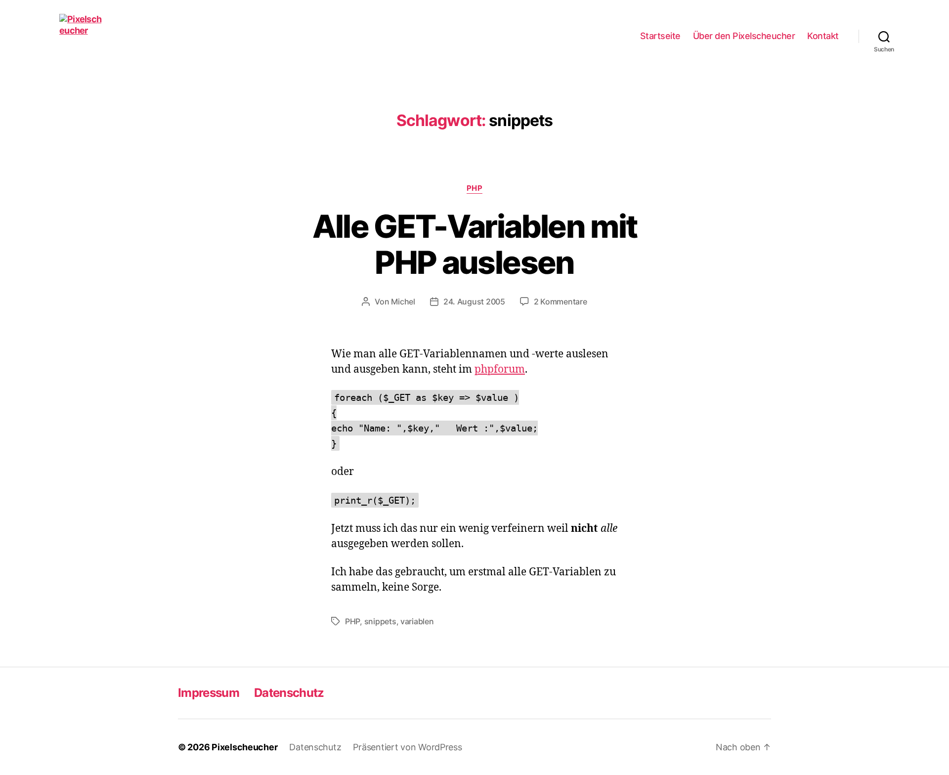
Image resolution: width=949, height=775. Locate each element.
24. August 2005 (474, 301)
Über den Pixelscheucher (744, 36)
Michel (403, 301)
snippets (380, 621)
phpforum (499, 369)
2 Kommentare (560, 301)
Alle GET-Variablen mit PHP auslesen (474, 244)
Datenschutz (289, 693)
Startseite (660, 36)
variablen (417, 621)
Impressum (208, 693)
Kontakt (823, 36)
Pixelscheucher (244, 747)
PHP (475, 188)
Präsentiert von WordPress (407, 747)
